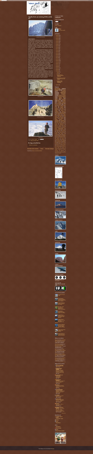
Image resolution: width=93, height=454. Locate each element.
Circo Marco (57, 344)
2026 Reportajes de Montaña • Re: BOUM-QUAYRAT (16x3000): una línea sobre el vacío (60, 371)
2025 (57, 36)
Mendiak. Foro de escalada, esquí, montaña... (59, 369)
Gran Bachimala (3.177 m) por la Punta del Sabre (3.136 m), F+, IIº (60, 382)
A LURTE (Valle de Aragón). (59, 417)
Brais (56, 353)
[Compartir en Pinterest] (43, 139)
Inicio (42, 148)
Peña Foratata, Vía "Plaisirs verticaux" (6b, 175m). (61, 303)
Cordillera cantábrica (62, 102)
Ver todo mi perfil (62, 30)
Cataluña (59, 101)
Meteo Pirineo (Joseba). (60, 430)
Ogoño (64, 105)
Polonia (61, 118)
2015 (57, 51)
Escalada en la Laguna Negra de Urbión (59, 396)
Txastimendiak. (58, 398)
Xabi (56, 339)
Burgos (62, 112)
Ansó (60, 105)
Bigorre (60, 98)
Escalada (34, 140)
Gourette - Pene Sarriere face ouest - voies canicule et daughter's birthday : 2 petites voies (60, 409)
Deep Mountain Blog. (59, 365)
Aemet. (57, 421)
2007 (57, 63)
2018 (57, 47)
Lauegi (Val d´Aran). (59, 418)
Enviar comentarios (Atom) (37, 150)
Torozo (63, 129)
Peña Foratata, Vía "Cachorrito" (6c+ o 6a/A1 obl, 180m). (61, 334)
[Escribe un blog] (41, 139)
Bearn (59, 100)
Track (64, 90)
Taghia (61, 134)
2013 (57, 54)
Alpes (32, 140)
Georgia (62, 131)
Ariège (56, 110)
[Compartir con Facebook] (42, 139)
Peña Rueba (63, 121)
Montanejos (57, 151)
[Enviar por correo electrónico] (40, 139)
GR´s (56, 118)
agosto (58, 72)
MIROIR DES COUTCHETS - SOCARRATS (58, 376)
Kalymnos (62, 150)
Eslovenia (60, 148)
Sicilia (61, 151)
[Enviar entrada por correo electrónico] (39, 139)
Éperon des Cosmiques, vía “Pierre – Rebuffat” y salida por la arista (60, 400)
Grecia (64, 148)
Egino (58, 131)
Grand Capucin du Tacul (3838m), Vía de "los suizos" (61, 79)
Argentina (56, 108)
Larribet (56, 132)
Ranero (62, 133)
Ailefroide (56, 120)
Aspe (56, 130)
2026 (57, 35)
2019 (57, 45)
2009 (57, 60)
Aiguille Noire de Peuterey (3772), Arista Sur (60, 75)
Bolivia (60, 130)
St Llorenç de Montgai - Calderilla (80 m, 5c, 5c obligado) (60, 386)
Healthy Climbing (58, 149)
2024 (57, 38)
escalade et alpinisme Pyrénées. (59, 407)
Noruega (60, 115)
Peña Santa (56, 143)
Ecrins (58, 112)
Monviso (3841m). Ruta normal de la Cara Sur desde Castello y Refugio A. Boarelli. (60, 326)
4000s (58, 114)
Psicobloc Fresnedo (63, 143)
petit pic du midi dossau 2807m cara (60, 359)
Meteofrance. (58, 422)
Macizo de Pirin (63, 137)
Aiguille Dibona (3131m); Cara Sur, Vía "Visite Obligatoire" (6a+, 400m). (60, 321)
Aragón (63, 94)
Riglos (62, 103)
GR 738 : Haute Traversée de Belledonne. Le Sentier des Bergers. (61, 308)
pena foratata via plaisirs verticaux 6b (60, 350)
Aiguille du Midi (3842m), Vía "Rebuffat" (59, 82)
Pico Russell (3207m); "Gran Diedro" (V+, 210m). (61, 312)
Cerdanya (62, 120)
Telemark (63, 92)
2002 (57, 70)
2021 (57, 42)
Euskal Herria (62, 97)
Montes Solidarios (58, 141)
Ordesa (61, 132)
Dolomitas (57, 121)
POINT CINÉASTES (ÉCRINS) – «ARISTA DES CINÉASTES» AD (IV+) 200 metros (60, 391)
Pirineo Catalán (58, 104)
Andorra (61, 109)
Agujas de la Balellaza (62, 135)
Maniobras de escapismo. (58, 380)
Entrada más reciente (32, 148)
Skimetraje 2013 (60, 152)
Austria (57, 145)
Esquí (56, 90)
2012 (57, 56)
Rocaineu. (57, 403)
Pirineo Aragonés (62, 96)
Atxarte (64, 101)
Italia (37, 140)
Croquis (64, 99)
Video (64, 100)
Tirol (65, 152)
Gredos (56, 113)
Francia (63, 91)
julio (58, 73)
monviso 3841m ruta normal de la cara (60, 340)
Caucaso (64, 130)
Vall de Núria (64, 144)
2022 (57, 41)
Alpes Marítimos (58, 127)
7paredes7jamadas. (59, 389)
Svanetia (56, 134)
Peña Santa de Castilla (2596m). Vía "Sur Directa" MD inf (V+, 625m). (62, 299)
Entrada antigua (49, 148)
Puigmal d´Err (58, 144)
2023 (57, 39)
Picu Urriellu (62, 126)
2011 (57, 57)
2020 (57, 44)
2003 (57, 69)
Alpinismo (64, 111)
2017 (57, 48)
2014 (57, 53)
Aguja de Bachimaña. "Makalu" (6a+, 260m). (61, 330)
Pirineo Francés (62, 95)
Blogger (53, 448)
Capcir (57, 136)
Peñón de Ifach (57, 129)
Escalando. (58, 384)
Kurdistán (61, 136)
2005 (57, 66)
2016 (57, 50)
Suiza (61, 116)
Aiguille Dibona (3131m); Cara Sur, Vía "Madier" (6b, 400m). (61, 316)
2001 (57, 84)
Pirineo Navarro (63, 113)
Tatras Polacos (58, 119)
